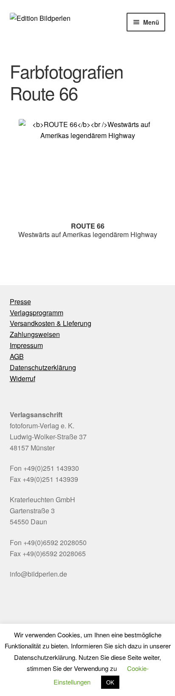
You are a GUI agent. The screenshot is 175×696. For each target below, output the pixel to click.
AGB (17, 356)
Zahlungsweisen (35, 334)
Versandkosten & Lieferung (50, 323)
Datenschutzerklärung (43, 367)
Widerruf (22, 378)
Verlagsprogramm (36, 312)
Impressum (26, 345)
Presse (20, 301)
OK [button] (110, 682)
